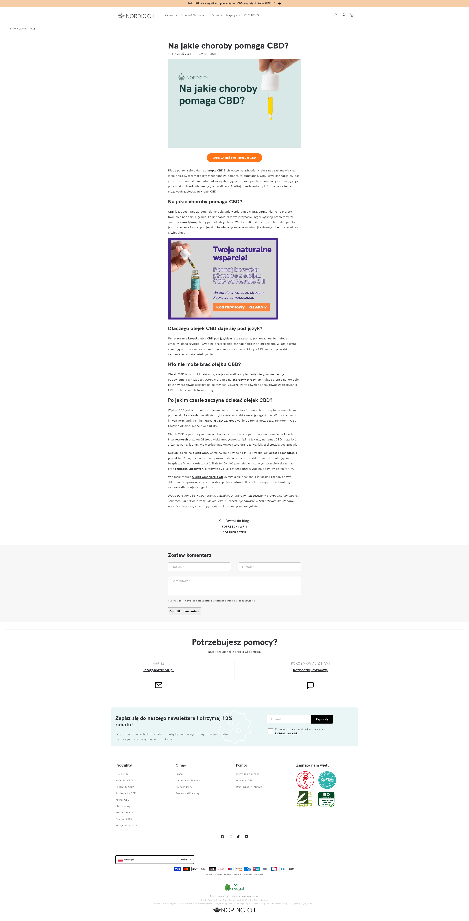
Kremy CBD (122, 799)
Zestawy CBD (123, 819)
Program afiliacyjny (187, 793)
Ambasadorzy (184, 787)
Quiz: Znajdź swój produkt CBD (234, 157)
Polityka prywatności (233, 874)
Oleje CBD (121, 774)
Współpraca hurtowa (188, 780)
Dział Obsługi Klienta (249, 787)
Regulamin (218, 874)
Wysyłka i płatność (247, 774)
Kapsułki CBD (124, 780)
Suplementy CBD (125, 793)
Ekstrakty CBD (124, 787)
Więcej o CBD (244, 780)
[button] (171, 15)
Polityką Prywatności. (286, 733)
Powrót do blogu (238, 521)
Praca (179, 774)
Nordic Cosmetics (126, 812)
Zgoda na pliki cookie (253, 874)
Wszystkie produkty (127, 825)
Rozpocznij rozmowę (310, 670)
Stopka (209, 874)
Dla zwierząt (123, 806)
